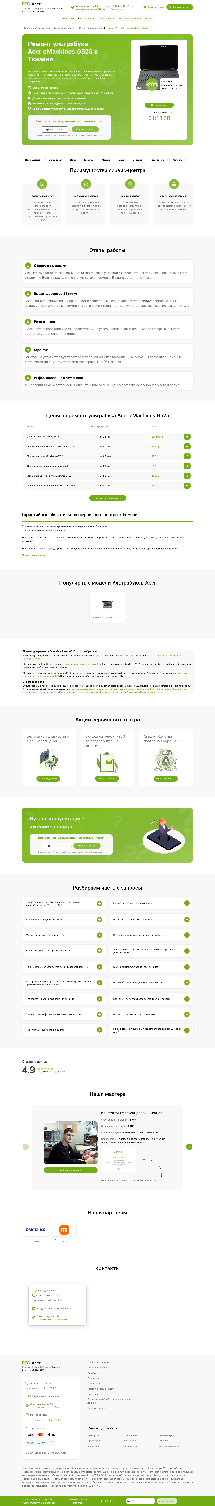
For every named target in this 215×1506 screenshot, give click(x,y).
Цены (73, 160)
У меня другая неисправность (108, 498)
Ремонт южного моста (151, 692)
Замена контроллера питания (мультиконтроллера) (145, 689)
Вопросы (137, 160)
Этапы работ (55, 160)
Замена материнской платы (87, 689)
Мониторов (93, 1445)
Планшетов (129, 1440)
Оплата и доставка (98, 1367)
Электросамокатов (169, 1445)
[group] (35, 1233)
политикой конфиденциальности (90, 135)
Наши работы (157, 160)
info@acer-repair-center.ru (45, 1396)
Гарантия (88, 160)
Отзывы (149, 18)
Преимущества (32, 160)
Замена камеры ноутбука (112, 692)
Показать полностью (34, 555)
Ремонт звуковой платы (71, 692)
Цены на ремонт (159, 105)
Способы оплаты (96, 1407)
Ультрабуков (130, 1445)
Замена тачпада (110, 689)
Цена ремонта (108, 18)
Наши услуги (94, 1393)
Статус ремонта (155, 7)
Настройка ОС (91, 692)
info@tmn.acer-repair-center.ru (54, 1308)
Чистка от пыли (180, 689)
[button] (189, 1147)
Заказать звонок (181, 7)
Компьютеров (166, 1435)
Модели (106, 160)
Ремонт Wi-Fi (132, 692)
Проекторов (94, 1440)
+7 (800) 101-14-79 (122, 5)
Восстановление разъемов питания (40, 692)
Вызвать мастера (72, 1170)
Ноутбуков (93, 1435)
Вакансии (124, 18)
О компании (68, 18)
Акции (121, 160)
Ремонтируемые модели (101, 1388)
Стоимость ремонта (98, 1362)
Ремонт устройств (89, 18)
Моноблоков (130, 1435)
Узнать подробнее (48, 778)
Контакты (137, 18)
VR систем (164, 1440)
